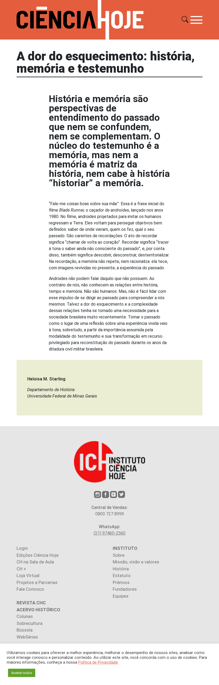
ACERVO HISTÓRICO (38, 609)
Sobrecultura (29, 623)
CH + (21, 568)
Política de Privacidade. (98, 662)
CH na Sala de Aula (35, 562)
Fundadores (125, 589)
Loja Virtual (28, 575)
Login (22, 548)
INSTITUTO (125, 548)
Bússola (25, 630)
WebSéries (27, 637)
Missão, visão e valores (136, 562)
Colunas (25, 616)
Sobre (118, 555)
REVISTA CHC (31, 602)
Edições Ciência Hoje (37, 555)
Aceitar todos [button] (21, 673)
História (121, 568)
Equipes (120, 596)
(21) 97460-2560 (110, 533)
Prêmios (121, 582)
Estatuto (122, 575)
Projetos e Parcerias (37, 582)
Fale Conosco (30, 589)
